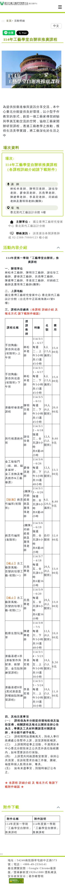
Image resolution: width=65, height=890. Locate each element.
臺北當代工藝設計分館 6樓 (28, 212)
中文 (56, 25)
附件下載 (11, 807)
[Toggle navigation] (60, 7)
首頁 (9, 21)
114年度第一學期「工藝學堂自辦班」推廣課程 (18, 828)
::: (3, 21)
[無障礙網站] (15, 883)
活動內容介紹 (15, 247)
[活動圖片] (32, 69)
